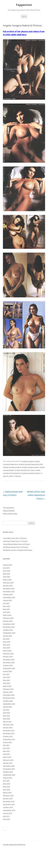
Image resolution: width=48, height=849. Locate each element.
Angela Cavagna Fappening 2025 (31, 464)
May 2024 (6, 644)
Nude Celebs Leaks (10, 513)
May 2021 (6, 751)
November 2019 (9, 804)
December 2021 (9, 730)
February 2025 (8, 618)
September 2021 (9, 739)
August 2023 (7, 671)
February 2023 (8, 689)
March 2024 (7, 650)
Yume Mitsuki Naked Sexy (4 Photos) (16, 544)
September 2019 (9, 810)
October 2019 (8, 807)
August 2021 (7, 742)
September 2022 (9, 704)
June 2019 (6, 819)
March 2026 (7, 579)
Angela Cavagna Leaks (30, 467)
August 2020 (7, 778)
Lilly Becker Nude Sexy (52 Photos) (15, 547)
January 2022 (8, 727)
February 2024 (8, 653)
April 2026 (6, 576)
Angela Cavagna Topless (31, 473)
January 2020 (8, 798)
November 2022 (9, 698)
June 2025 (6, 606)
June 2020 (6, 783)
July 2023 (6, 674)
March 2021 (7, 757)
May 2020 (6, 786)
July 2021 (6, 745)
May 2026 (6, 573)
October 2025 (8, 594)
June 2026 (6, 571)
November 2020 (9, 769)
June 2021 (6, 748)
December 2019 (9, 801)
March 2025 (7, 615)
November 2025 (9, 591)
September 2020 (9, 775)
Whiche (18, 476)
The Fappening (8, 507)
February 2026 (8, 582)
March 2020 (7, 792)
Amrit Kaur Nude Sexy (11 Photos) (15, 541)
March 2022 (7, 721)
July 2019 (6, 816)
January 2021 (8, 763)
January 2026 (8, 585)
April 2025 (6, 612)
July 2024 (6, 639)
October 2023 (8, 665)
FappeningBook (9, 510)
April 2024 (6, 647)
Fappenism (24, 5)
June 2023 (6, 677)
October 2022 (8, 701)
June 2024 (6, 642)
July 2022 (6, 710)
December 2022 (9, 695)
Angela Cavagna (28, 461)
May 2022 (6, 715)
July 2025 (6, 603)
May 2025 (6, 609)
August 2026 (7, 565)
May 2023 (6, 680)
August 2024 (7, 636)
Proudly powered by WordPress (14, 844)
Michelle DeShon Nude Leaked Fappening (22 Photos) (36, 495)
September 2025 (9, 597)
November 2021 (9, 733)
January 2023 (8, 692)
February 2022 (8, 724)
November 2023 (9, 662)
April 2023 (6, 683)
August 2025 (7, 600)
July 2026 (6, 568)
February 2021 (8, 760)
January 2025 (8, 621)
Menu (24, 16)
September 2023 (9, 668)
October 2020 (8, 772)
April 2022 (6, 718)
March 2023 (7, 686)
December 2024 (9, 624)
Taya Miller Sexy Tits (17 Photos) (15, 538)
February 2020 (8, 795)
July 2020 (6, 781)
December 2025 (9, 588)
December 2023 (9, 659)
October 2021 (8, 736)
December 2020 (9, 766)
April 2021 (6, 754)
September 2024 (9, 633)
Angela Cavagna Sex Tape (24, 470)
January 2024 (8, 656)
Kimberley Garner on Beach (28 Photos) (17, 550)
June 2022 (6, 712)
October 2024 (8, 630)
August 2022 (7, 707)
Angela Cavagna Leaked (12, 467)
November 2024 (9, 627)
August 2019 (7, 813)
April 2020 (6, 789)
